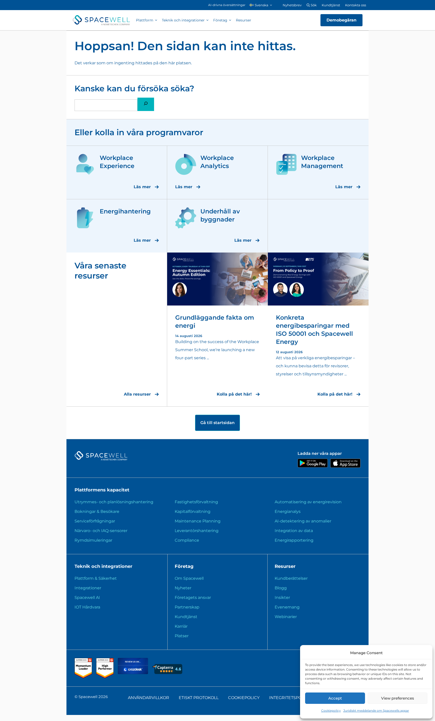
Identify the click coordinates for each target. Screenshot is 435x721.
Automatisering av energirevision (308, 502)
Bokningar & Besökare (97, 511)
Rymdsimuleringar (93, 540)
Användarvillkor (148, 697)
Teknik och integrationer (183, 20)
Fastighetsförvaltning (196, 502)
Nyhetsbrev (292, 5)
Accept (335, 698)
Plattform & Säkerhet (96, 578)
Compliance (187, 540)
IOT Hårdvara (87, 607)
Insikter (282, 597)
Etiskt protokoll (199, 697)
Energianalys (288, 511)
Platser (182, 635)
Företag (220, 20)
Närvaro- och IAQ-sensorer (101, 530)
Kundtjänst (331, 5)
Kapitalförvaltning (192, 511)
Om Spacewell (189, 578)
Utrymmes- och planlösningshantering (114, 502)
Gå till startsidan (217, 422)
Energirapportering (294, 540)
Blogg (281, 588)
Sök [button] (313, 5)
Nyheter (183, 588)
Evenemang (287, 607)
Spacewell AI (87, 597)
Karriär (181, 626)
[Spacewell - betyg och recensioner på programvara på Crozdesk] (133, 672)
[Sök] (145, 104)
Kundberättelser (291, 578)
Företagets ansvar (193, 597)
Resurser (243, 20)
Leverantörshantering (197, 530)
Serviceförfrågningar (95, 521)
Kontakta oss (355, 5)
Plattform (144, 20)
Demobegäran (341, 20)
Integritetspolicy (290, 697)
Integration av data (294, 530)
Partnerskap (187, 607)
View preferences (397, 698)
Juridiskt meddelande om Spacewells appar (376, 710)
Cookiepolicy (331, 710)
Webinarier (286, 616)
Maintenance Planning (198, 521)
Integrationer (88, 588)
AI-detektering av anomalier (303, 521)
